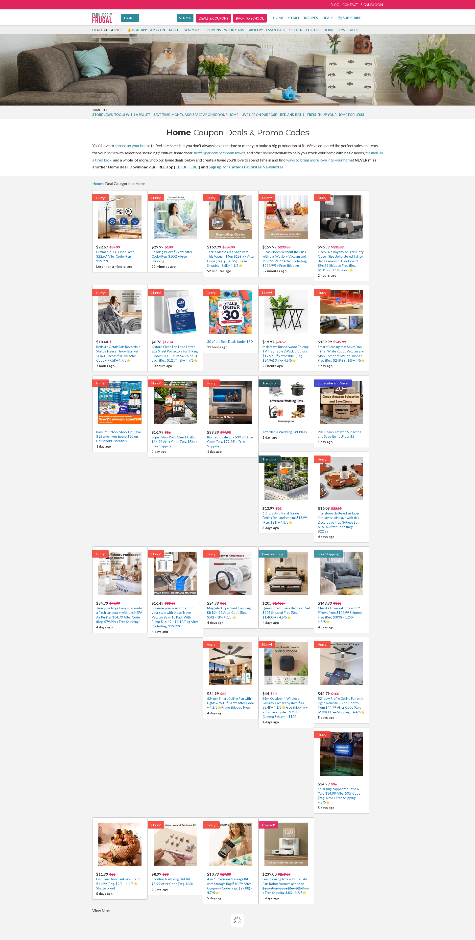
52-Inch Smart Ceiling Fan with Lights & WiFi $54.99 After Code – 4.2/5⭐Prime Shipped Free (230, 700)
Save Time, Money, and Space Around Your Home (195, 115)
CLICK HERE (186, 166)
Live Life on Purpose (259, 115)
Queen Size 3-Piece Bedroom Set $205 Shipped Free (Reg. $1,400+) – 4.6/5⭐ (286, 610)
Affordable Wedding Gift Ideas (284, 432)
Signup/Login (372, 5)
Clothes (313, 30)
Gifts (353, 30)
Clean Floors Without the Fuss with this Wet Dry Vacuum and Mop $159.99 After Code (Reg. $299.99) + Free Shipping (285, 256)
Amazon (157, 30)
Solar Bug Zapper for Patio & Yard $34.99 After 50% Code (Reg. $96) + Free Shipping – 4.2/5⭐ (339, 793)
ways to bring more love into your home (319, 160)
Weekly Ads (234, 30)
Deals (327, 18)
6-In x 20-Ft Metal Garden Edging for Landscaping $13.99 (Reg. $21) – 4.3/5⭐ (284, 515)
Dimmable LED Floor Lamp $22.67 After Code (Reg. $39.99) (115, 254)
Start (294, 18)
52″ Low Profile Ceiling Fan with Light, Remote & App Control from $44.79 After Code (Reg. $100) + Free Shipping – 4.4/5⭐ (341, 702)
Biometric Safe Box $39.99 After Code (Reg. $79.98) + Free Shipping (230, 439)
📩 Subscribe (349, 18)
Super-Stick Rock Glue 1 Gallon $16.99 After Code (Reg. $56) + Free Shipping (174, 439)
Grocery (255, 30)
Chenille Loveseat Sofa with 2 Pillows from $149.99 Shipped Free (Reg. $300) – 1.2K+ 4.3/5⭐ (340, 612)
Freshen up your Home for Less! (335, 115)
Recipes (311, 18)
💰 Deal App (137, 30)
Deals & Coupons (213, 18)
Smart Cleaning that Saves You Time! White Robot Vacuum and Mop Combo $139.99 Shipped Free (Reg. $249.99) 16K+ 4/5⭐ (341, 351)
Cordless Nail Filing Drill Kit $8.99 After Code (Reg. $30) (172, 879)
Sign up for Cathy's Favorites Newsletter (246, 166)
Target (174, 30)
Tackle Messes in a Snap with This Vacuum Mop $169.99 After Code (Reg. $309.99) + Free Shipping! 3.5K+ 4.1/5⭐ (231, 256)
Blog (335, 5)
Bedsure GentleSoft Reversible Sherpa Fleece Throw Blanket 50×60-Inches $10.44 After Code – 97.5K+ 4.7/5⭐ (118, 351)
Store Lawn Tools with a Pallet (121, 115)
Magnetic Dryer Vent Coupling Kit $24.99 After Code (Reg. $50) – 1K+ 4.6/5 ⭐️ (229, 610)
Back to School (250, 18)
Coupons (212, 30)
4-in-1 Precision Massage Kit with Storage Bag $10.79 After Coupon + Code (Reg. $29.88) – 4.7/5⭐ (230, 883)
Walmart (192, 30)
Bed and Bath (292, 115)
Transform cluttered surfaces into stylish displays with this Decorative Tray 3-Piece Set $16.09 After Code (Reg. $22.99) (338, 519)
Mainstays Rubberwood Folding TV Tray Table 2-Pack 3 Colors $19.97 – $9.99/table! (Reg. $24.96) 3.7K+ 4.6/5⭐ (285, 351)
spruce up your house (132, 145)
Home (278, 18)
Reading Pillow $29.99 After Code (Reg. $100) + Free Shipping (172, 254)
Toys (341, 30)
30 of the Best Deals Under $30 (230, 342)
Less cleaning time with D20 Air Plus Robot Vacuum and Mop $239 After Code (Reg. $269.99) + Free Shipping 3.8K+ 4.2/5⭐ (285, 883)
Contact (350, 5)
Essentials (275, 30)
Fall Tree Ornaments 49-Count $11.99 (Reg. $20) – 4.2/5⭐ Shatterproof (118, 881)
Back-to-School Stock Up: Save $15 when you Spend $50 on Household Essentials (118, 436)
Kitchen (295, 30)
